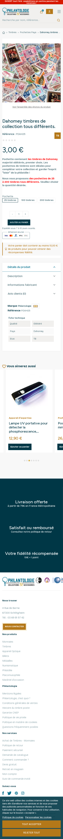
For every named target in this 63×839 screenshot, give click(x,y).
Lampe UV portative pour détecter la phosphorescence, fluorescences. (28, 427)
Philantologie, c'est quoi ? (16, 698)
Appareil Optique (11, 651)
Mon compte (9, 774)
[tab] (31, 267)
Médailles (7, 660)
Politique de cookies (12, 817)
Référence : (8, 134)
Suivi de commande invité (16, 778)
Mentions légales (11, 693)
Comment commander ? (15, 759)
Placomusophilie (11, 675)
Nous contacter (14, 626)
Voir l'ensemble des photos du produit (31, 107)
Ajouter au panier (19, 222)
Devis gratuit (9, 764)
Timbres (6, 646)
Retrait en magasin (12, 769)
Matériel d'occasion (13, 679)
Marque (12, 305)
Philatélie (7, 670)
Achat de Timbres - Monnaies (18, 740)
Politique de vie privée (14, 717)
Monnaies (7, 641)
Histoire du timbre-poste (16, 707)
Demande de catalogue (15, 754)
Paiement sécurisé (12, 750)
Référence (14, 310)
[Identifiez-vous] (49, 11)
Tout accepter (31, 824)
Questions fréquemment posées (20, 726)
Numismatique (10, 665)
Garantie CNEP (10, 712)
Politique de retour (12, 745)
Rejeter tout (31, 832)
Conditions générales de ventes (20, 703)
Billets (5, 656)
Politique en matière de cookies (19, 722)
